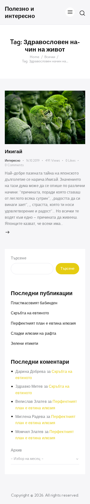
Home (34, 57)
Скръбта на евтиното (30, 313)
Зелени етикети (24, 343)
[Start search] (82, 13)
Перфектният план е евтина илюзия (43, 323)
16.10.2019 (32, 160)
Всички (49, 57)
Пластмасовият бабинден (34, 302)
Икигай (13, 151)
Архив (16, 450)
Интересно (12, 160)
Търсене (18, 258)
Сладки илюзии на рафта (33, 333)
